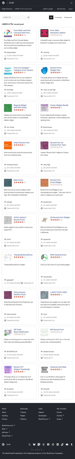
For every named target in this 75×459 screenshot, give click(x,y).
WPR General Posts (58, 255)
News (4, 412)
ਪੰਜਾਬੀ (8, 445)
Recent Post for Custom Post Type (58, 144)
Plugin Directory (7, 9)
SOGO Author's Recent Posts (20, 218)
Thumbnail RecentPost (23, 255)
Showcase (24, 409)
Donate (60, 416)
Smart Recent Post (21, 143)
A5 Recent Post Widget (60, 217)
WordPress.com (8, 425)
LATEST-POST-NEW (58, 292)
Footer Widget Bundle (59, 105)
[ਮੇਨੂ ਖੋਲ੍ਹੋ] (72, 3)
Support (41, 412)
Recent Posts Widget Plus (55, 69)
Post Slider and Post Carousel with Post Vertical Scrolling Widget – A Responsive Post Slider (24, 31)
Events (59, 412)
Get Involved (61, 409)
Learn (40, 409)
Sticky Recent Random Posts (20, 293)
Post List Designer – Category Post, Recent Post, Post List (23, 69)
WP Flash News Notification (21, 331)
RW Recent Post (57, 330)
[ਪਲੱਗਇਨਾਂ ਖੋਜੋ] (28, 17)
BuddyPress (7, 436)
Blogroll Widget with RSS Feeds (20, 106)
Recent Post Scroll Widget (55, 181)
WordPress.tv (44, 419)
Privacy (4, 419)
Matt (4, 429)
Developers (42, 416)
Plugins (22, 416)
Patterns (23, 419)
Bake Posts (18, 180)
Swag (60, 419)
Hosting (5, 416)
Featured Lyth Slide (58, 367)
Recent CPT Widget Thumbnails (22, 368)
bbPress (6, 432)
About (4, 409)
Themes (23, 412)
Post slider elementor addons (58, 31)
